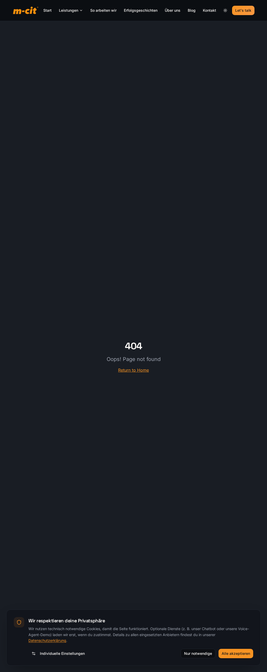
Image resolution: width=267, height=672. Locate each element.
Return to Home (133, 370)
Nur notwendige (198, 653)
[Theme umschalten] (225, 10)
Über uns (172, 10)
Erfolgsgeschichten (140, 10)
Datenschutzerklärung (47, 640)
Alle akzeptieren (236, 653)
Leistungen (68, 10)
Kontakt (209, 10)
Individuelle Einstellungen (62, 653)
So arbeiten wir (103, 10)
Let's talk (243, 10)
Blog (192, 10)
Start (47, 10)
